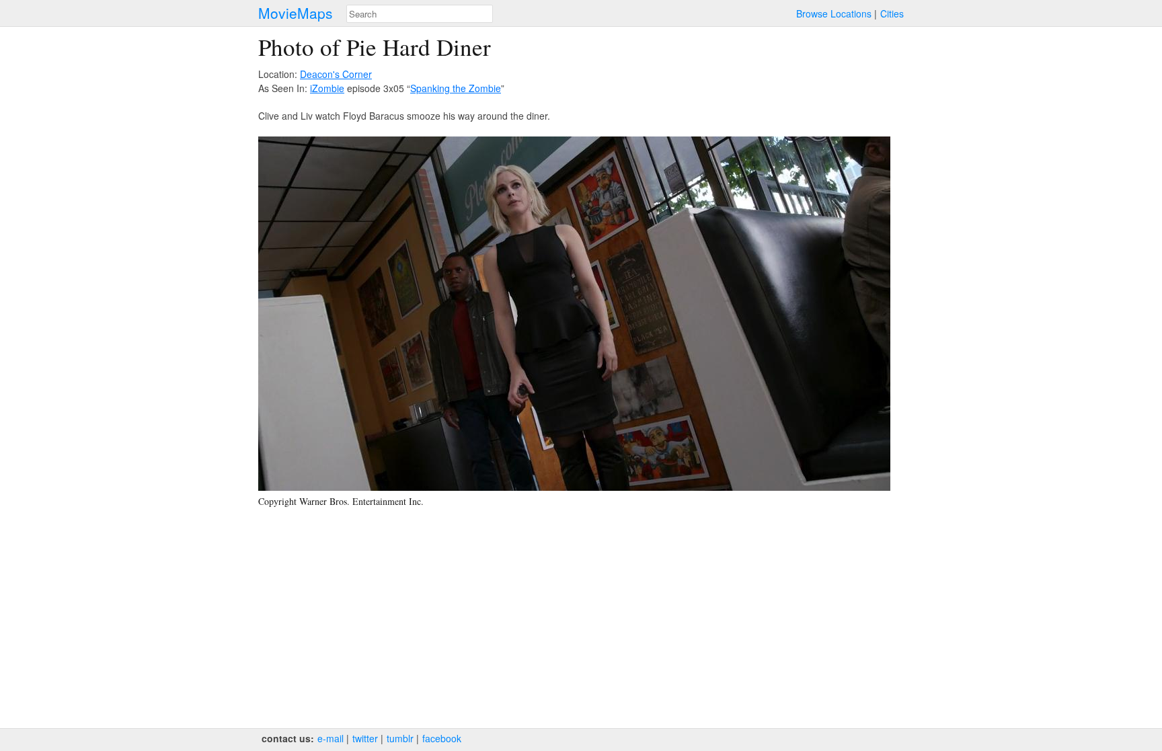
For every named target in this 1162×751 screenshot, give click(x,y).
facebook (441, 738)
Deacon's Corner (336, 74)
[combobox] (419, 14)
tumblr (400, 738)
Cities (892, 13)
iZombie (327, 88)
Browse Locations (834, 13)
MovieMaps (295, 13)
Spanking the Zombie (455, 88)
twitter (365, 738)
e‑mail (330, 738)
